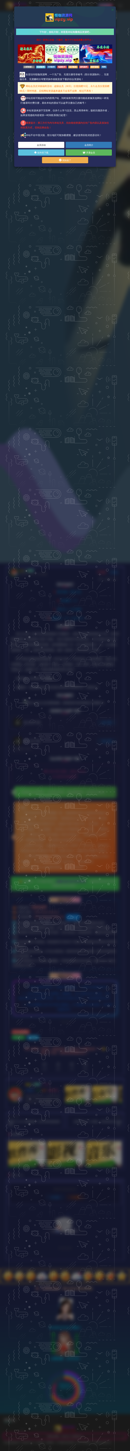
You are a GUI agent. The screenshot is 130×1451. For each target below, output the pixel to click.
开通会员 (90, 152)
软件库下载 (42, 152)
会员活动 (41, 145)
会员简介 (88, 145)
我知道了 (66, 160)
